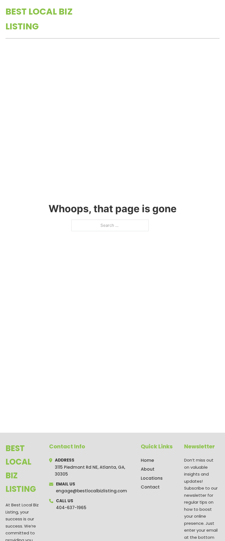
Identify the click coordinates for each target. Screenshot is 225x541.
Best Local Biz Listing (39, 18)
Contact (150, 487)
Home (156, 19)
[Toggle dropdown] (218, 19)
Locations (181, 19)
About (147, 469)
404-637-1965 (71, 507)
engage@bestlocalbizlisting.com (91, 491)
